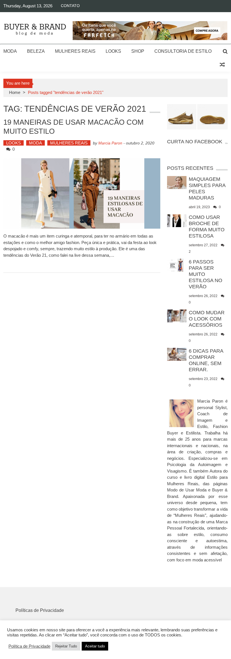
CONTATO (70, 6)
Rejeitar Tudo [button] (66, 646)
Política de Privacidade (29, 646)
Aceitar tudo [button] (95, 646)
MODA (10, 51)
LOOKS (113, 51)
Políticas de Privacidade (39, 610)
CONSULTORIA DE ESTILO (183, 51)
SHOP (137, 51)
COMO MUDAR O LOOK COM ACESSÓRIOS (207, 319)
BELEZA (36, 51)
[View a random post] (222, 65)
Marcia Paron (110, 143)
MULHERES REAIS (75, 51)
